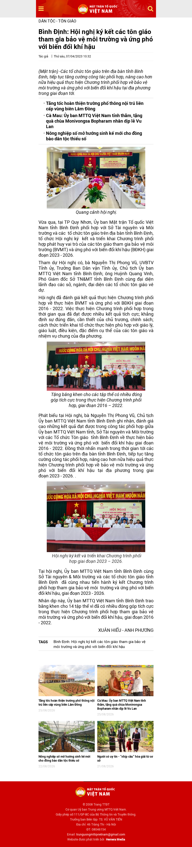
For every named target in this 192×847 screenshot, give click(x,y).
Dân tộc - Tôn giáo (57, 21)
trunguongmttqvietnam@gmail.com (100, 834)
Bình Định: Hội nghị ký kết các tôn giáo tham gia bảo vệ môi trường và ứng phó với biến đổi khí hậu (100, 644)
